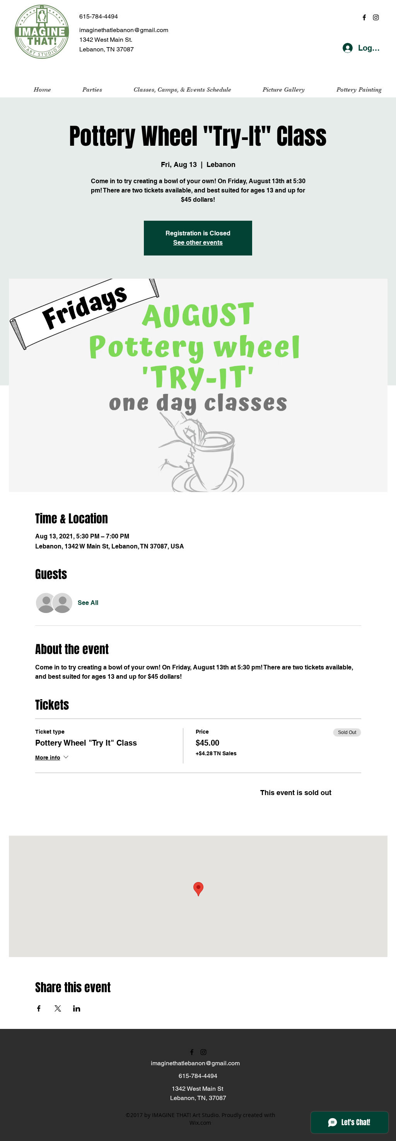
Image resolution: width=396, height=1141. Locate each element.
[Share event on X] (57, 1008)
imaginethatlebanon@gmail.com (123, 30)
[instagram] (376, 17)
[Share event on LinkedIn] (76, 1008)
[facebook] (364, 17)
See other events (198, 242)
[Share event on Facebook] (39, 1008)
